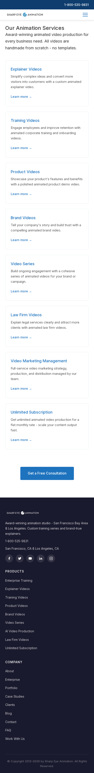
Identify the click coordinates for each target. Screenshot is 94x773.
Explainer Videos (17, 589)
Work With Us (15, 739)
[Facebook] (9, 558)
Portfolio (11, 688)
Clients (10, 705)
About (9, 671)
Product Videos (16, 606)
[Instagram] (51, 558)
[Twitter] (20, 558)
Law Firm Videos (17, 640)
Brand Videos (15, 614)
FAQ (8, 730)
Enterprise (12, 679)
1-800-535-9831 (76, 5)
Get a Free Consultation (47, 473)
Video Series (14, 622)
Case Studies (14, 696)
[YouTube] (30, 558)
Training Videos (16, 597)
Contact (10, 722)
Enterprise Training (18, 580)
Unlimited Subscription (21, 648)
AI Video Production (19, 631)
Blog (8, 713)
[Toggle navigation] (85, 14)
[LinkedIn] (41, 558)
